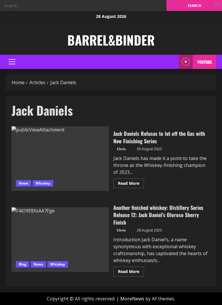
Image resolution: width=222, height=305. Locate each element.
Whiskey (43, 183)
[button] (218, 4)
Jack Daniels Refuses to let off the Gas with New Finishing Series (60, 158)
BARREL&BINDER (111, 40)
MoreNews (132, 298)
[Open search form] (172, 61)
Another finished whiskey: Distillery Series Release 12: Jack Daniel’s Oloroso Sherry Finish (60, 239)
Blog (22, 264)
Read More (131, 184)
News (23, 183)
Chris (121, 148)
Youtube (204, 62)
